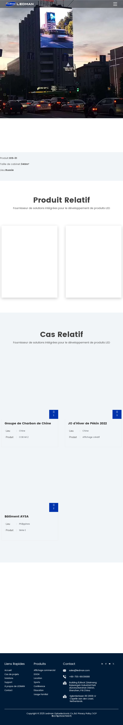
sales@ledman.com (79, 670)
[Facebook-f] (106, 663)
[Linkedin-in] (102, 663)
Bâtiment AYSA (16, 516)
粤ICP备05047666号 (61, 716)
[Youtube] (109, 663)
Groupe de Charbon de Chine (28, 423)
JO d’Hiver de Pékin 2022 (87, 423)
